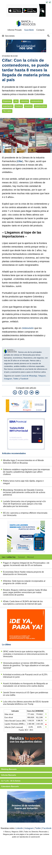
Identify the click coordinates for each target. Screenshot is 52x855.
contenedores (36, 101)
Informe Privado (15, 30)
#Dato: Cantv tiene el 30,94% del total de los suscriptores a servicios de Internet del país (23, 602)
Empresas (7, 101)
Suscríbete (29, 30)
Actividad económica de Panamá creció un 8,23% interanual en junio (25, 675)
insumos (28, 106)
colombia (24, 101)
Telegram (42, 376)
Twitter (15, 379)
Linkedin (19, 828)
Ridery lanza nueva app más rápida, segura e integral (23, 482)
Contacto (40, 30)
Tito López (7, 111)
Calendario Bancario (10, 786)
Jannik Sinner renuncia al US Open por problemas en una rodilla (25, 693)
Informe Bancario (8, 775)
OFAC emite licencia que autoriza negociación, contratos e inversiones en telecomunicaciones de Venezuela (25, 653)
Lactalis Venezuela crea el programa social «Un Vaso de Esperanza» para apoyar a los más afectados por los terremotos (24, 503)
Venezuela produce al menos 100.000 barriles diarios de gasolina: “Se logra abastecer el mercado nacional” (26, 665)
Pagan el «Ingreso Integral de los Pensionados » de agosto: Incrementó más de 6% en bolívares (26, 564)
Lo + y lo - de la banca (10, 781)
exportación (7, 106)
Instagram (8, 379)
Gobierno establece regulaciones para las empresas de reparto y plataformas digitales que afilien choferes (26, 471)
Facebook (24, 379)
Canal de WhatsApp (29, 376)
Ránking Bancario (9, 769)
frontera (19, 106)
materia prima (40, 106)
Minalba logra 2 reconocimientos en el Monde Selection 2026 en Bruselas (23, 461)
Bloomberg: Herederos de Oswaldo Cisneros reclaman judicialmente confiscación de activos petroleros (24, 492)
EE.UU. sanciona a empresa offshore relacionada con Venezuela (25, 514)
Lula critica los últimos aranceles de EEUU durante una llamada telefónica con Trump (26, 703)
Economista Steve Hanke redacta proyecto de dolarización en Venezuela (23, 573)
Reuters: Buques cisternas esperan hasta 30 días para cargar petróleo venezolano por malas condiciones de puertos (25, 592)
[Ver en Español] (50, 2)
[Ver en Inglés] (47, 2)
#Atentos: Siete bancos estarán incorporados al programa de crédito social (24, 582)
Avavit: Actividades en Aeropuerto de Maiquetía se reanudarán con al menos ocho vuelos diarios (25, 684)
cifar (16, 101)
